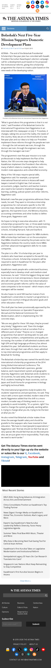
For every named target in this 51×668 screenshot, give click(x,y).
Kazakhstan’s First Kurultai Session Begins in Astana (23, 573)
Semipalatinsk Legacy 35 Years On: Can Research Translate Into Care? (25, 557)
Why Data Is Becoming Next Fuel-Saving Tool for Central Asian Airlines (25, 542)
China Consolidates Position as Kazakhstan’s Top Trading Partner (25, 506)
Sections (10, 29)
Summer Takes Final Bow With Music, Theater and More (24, 534)
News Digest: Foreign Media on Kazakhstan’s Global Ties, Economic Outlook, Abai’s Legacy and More (25, 515)
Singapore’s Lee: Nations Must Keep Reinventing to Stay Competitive (25, 565)
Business (20, 603)
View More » (25, 581)
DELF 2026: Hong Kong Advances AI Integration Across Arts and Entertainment (24, 498)
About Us (33, 644)
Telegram (21, 457)
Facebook (34, 453)
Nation (19, 48)
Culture (4, 607)
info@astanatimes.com (31, 660)
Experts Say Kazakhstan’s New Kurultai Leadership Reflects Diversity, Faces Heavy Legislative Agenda (22, 526)
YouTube (33, 457)
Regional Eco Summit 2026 (22, 613)
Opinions (5, 612)
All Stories (6, 603)
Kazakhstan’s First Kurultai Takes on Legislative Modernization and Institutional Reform (24, 550)
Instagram (7, 457)
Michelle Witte (9, 48)
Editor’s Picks (22, 607)
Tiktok (5, 460)
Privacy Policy (19, 644)
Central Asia (37, 603)
